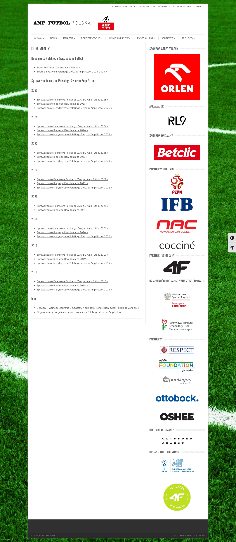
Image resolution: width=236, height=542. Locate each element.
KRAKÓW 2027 (184, 6)
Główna (39, 38)
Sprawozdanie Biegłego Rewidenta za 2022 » (62, 183)
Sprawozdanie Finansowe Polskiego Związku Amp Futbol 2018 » (72, 281)
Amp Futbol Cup (166, 6)
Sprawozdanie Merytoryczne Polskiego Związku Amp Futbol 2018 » (74, 289)
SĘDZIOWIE (167, 38)
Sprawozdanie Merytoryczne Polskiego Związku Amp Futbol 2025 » (74, 108)
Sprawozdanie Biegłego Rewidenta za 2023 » (62, 156)
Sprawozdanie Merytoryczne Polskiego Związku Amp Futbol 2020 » (74, 236)
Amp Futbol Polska (47, 535)
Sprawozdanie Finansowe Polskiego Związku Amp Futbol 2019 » (72, 254)
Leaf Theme (178, 535)
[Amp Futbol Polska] (73, 31)
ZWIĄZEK (68, 38)
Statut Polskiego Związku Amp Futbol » (58, 67)
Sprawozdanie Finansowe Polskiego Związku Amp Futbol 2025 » (72, 99)
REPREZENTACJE (90, 38)
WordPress (200, 535)
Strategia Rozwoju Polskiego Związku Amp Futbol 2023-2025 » (72, 71)
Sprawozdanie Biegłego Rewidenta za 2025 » (62, 103)
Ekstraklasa (145, 38)
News (53, 38)
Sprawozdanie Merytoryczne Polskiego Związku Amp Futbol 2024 (73, 134)
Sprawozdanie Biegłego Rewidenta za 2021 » (62, 210)
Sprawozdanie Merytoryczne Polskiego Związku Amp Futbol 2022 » (74, 187)
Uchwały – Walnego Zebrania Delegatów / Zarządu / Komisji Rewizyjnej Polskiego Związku (87, 307)
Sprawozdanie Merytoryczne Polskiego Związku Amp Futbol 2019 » (74, 263)
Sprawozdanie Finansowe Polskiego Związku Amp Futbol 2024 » (72, 126)
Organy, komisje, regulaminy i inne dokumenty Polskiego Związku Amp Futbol (79, 312)
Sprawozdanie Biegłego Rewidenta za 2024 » (62, 130)
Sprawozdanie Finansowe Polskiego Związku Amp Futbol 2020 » (72, 228)
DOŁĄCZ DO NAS (147, 6)
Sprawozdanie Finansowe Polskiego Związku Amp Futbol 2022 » (72, 179)
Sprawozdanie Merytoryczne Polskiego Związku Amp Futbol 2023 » (74, 161)
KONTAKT (198, 6)
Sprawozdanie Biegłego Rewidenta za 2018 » (62, 285)
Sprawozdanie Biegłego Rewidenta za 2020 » (62, 232)
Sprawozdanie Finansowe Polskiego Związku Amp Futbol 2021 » (72, 205)
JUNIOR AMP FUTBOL (119, 38)
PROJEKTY (187, 38)
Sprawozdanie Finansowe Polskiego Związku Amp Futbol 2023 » (72, 152)
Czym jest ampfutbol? (124, 6)
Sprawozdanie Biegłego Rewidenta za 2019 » (62, 259)
